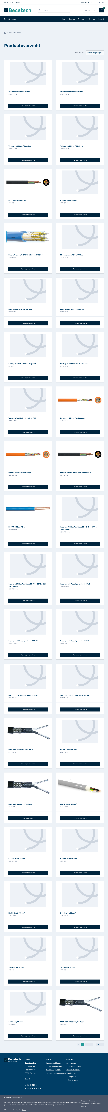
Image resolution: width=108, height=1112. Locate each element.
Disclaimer (84, 1101)
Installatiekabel (72, 1073)
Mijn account (90, 10)
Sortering (79, 53)
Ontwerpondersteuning (55, 1066)
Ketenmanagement (53, 1070)
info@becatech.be (33, 1088)
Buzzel (24, 1110)
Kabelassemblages (53, 1063)
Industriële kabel (73, 1070)
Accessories (71, 1063)
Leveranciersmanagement (56, 1073)
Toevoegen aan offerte (28, 106)
